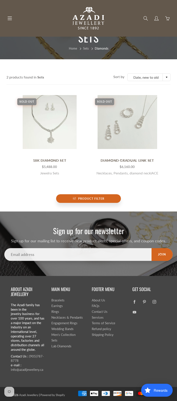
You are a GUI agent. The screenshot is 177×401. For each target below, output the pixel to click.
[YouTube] (134, 312)
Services (98, 317)
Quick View (50, 122)
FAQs (96, 306)
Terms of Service (103, 323)
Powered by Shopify (52, 395)
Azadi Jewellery (28, 395)
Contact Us (99, 311)
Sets (86, 48)
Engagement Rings (64, 323)
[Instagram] (154, 302)
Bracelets (58, 300)
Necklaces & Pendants (67, 317)
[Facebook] (134, 302)
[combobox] (149, 77)
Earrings (57, 306)
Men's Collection (63, 335)
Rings (55, 311)
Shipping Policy (103, 335)
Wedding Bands (62, 329)
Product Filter (91, 198)
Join (162, 254)
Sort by (118, 77)
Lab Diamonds (61, 346)
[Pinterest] (144, 302)
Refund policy (101, 329)
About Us (98, 300)
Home (73, 48)
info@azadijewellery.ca (27, 369)
